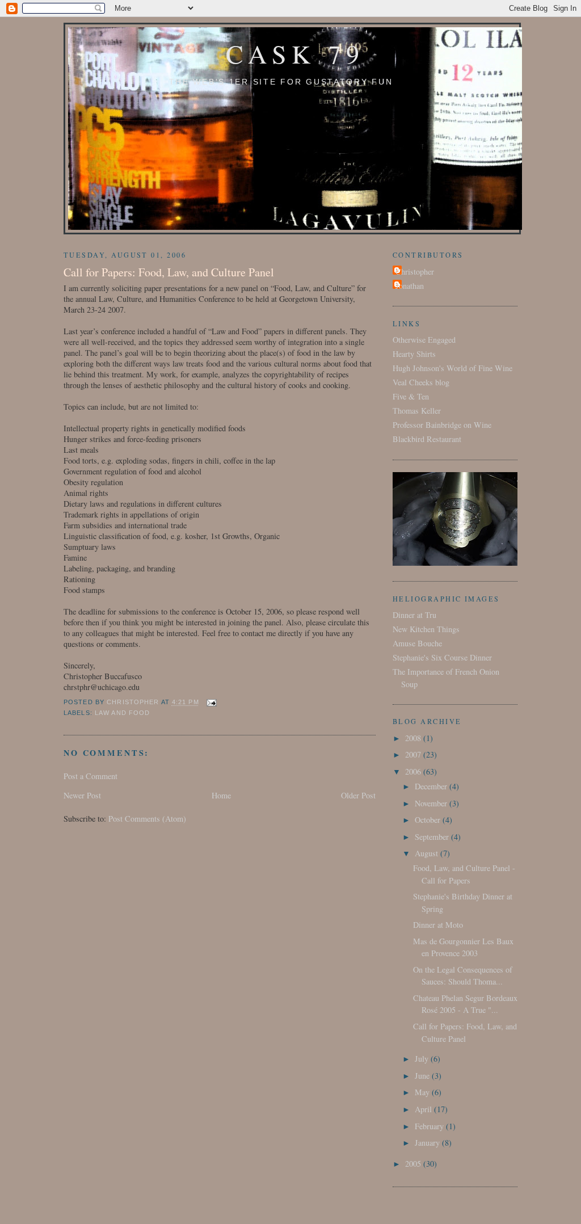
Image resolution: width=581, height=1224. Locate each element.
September (433, 836)
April (424, 1109)
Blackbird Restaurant (427, 439)
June (423, 1075)
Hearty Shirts (414, 353)
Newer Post (82, 795)
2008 (414, 738)
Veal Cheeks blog (421, 382)
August (427, 853)
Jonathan (409, 285)
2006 (414, 771)
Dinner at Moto (438, 924)
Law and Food (122, 712)
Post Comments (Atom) (147, 818)
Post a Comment (90, 776)
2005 (414, 1163)
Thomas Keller (417, 410)
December (432, 786)
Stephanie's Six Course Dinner (442, 657)
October (429, 819)
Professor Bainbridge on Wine (442, 424)
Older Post (358, 795)
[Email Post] (211, 702)
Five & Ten (411, 396)
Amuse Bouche (417, 643)
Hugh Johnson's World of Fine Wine (452, 368)
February (430, 1126)
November (432, 803)
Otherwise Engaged (424, 339)
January (428, 1142)
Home (221, 795)
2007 (414, 754)
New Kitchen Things (426, 629)
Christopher (414, 271)
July (423, 1058)
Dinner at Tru (414, 614)
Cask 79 (295, 53)
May (423, 1092)
